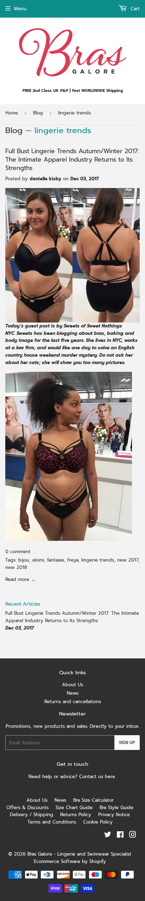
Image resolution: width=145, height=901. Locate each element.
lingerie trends (97, 560)
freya (72, 560)
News (72, 693)
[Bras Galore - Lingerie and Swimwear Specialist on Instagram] (132, 835)
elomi (38, 560)
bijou (23, 560)
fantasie (55, 560)
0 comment (18, 551)
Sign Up (127, 742)
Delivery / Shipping (31, 814)
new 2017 (127, 560)
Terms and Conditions (51, 822)
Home (11, 113)
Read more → (20, 579)
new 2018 (16, 567)
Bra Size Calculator (93, 800)
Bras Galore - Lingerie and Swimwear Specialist (79, 854)
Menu (20, 8)
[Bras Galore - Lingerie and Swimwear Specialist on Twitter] (107, 835)
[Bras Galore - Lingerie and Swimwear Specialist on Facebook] (120, 835)
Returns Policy (75, 814)
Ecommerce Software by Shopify (70, 861)
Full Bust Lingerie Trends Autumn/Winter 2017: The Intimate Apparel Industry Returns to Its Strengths (72, 159)
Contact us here (98, 776)
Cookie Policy (98, 822)
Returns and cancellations (72, 701)
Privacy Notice (114, 814)
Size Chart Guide (74, 807)
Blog (38, 113)
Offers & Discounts (27, 807)
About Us (72, 684)
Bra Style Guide (116, 807)
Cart (134, 8)
